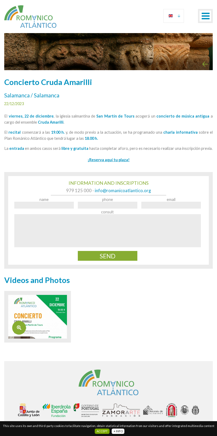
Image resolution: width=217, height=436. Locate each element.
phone (107, 199)
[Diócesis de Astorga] (184, 410)
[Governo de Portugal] (86, 410)
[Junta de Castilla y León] (29, 410)
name (44, 199)
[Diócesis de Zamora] (171, 410)
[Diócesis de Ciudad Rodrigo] (195, 410)
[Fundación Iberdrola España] (56, 410)
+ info (118, 431)
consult (107, 212)
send (107, 256)
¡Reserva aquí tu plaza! (109, 160)
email (171, 199)
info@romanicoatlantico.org (123, 190)
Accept (102, 431)
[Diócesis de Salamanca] (153, 410)
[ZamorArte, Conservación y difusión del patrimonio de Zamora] (121, 410)
